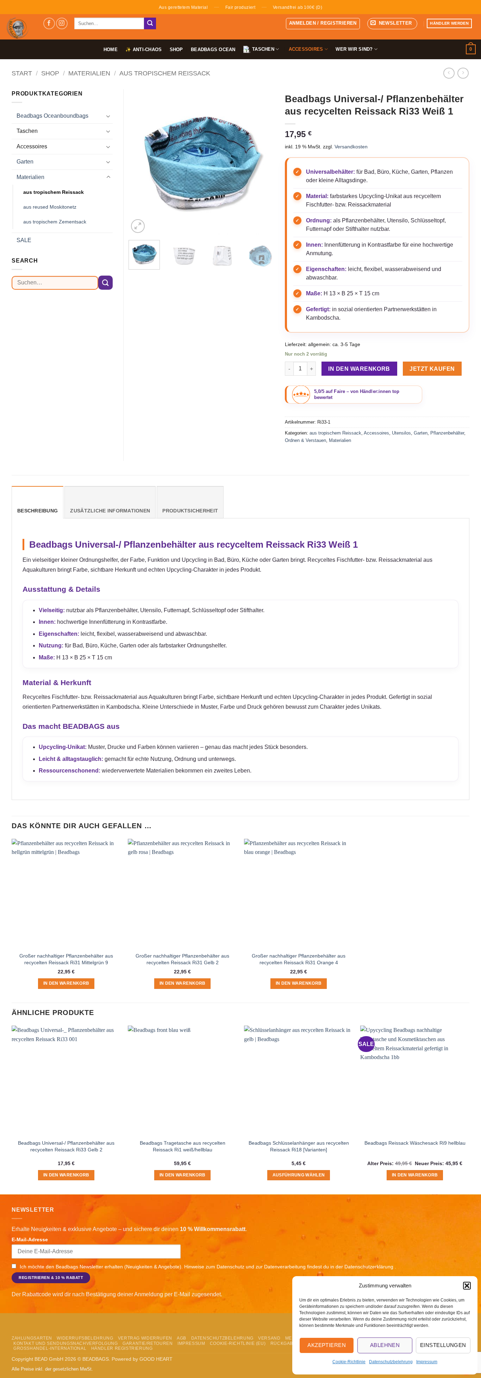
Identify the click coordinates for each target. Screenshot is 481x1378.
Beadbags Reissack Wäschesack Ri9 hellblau (415, 1143)
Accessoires (376, 433)
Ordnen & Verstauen (305, 440)
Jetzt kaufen (432, 369)
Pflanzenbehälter (447, 433)
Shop (176, 49)
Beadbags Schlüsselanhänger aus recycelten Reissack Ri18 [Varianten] (299, 1146)
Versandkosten (351, 146)
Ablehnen (385, 1345)
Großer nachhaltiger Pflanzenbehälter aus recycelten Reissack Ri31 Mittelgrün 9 (66, 959)
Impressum (426, 1361)
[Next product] (448, 73)
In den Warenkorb (359, 369)
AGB (181, 1338)
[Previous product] (462, 73)
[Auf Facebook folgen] (49, 23)
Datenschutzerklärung (369, 1266)
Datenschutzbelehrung (391, 1361)
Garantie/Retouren (148, 1343)
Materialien (89, 73)
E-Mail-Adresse (30, 1239)
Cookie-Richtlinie (349, 1361)
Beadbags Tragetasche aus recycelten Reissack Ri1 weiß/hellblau (182, 1146)
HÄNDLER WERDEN (449, 23)
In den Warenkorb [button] (66, 983)
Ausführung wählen (299, 1175)
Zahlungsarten (32, 1338)
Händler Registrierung (122, 1348)
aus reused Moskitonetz (49, 207)
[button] (466, 1285)
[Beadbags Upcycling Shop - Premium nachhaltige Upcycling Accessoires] (18, 26)
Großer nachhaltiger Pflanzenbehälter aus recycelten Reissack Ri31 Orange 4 (298, 959)
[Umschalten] (108, 116)
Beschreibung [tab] (37, 510)
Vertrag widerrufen (145, 1338)
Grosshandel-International (49, 1348)
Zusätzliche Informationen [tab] (110, 510)
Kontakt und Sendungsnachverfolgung (65, 1343)
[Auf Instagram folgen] (62, 23)
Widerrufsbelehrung (85, 1338)
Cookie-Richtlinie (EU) (238, 1343)
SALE (24, 240)
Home (111, 49)
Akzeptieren (326, 1345)
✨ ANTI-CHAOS (143, 49)
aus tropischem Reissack (164, 73)
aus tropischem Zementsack (54, 221)
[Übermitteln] (150, 24)
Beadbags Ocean (213, 49)
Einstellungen (443, 1345)
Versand (269, 1338)
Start (22, 73)
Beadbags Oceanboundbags (52, 116)
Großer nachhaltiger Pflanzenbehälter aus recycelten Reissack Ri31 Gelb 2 (182, 959)
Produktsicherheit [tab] (190, 510)
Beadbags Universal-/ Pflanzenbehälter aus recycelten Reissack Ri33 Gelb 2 (66, 1146)
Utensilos (401, 433)
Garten (420, 433)
